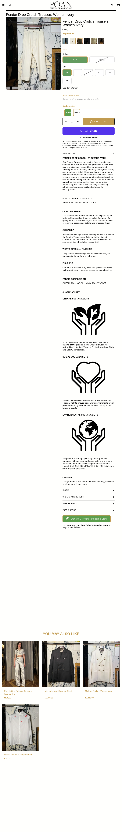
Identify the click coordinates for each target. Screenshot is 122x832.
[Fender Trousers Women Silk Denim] (65, 41)
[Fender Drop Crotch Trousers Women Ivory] (73, 41)
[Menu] (3, 5)
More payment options (89, 137)
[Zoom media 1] (33, 53)
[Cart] (118, 5)
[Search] (10, 5)
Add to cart (100, 121)
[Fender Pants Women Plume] (101, 41)
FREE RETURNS (69, 504)
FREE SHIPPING (69, 510)
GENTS (77, 113)
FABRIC (65, 490)
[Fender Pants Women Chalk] (94, 41)
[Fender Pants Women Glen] (80, 41)
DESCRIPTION (68, 153)
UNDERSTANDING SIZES (73, 497)
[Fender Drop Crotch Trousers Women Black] (87, 41)
